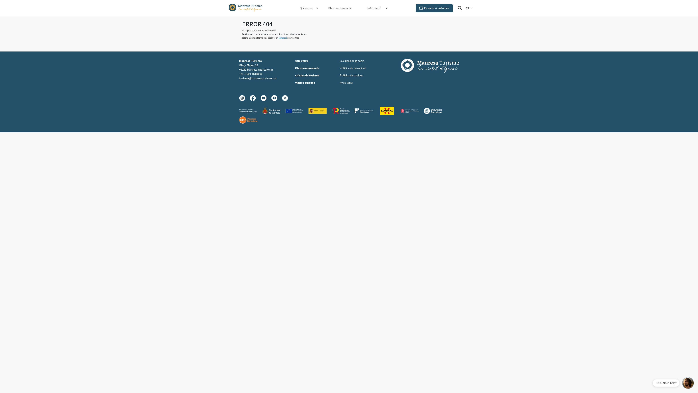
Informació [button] (374, 8)
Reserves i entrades (436, 8)
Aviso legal (346, 83)
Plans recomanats (339, 8)
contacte (282, 37)
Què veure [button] (306, 8)
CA (468, 8)
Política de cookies (351, 76)
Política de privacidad (353, 68)
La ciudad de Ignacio (352, 61)
